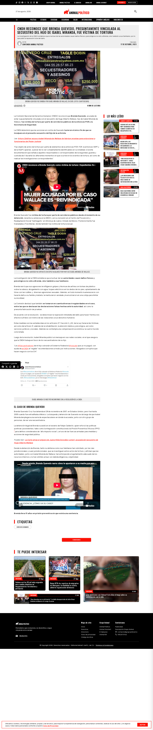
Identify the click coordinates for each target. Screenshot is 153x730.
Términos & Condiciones (104, 645)
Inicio (83, 627)
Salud (75, 19)
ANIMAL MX (88, 2)
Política (33, 19)
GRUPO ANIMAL (50, 2)
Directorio (85, 632)
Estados (43, 19)
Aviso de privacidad (88, 635)
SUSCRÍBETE (121, 2)
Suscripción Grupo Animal (124, 629)
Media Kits (23, 636)
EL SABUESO (77, 2)
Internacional (87, 19)
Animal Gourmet (105, 629)
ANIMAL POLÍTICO (65, 2)
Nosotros (84, 629)
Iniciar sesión (132, 2)
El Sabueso (104, 632)
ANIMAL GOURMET (101, 2)
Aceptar (142, 725)
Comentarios (76, 540)
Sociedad (54, 19)
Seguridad (65, 19)
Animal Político (105, 627)
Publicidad (119, 627)
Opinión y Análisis (102, 19)
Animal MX (103, 635)
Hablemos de (118, 19)
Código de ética (87, 637)
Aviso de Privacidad (50, 726)
